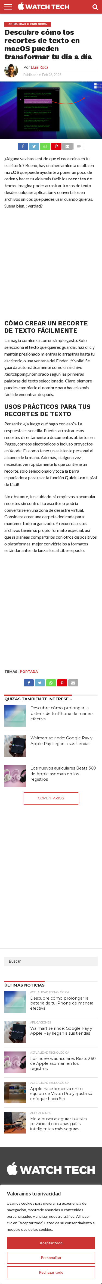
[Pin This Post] (62, 681)
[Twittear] (34, 144)
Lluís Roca (39, 67)
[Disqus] (50, 872)
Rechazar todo (51, 1272)
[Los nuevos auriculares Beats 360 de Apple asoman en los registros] (15, 776)
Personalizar (51, 1257)
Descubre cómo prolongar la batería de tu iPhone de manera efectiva (62, 713)
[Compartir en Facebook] (23, 144)
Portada (29, 672)
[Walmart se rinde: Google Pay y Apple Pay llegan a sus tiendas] (15, 746)
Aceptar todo (51, 1243)
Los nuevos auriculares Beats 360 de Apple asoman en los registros (63, 774)
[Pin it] (56, 144)
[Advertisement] (51, 265)
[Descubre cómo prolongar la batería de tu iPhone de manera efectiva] (15, 716)
